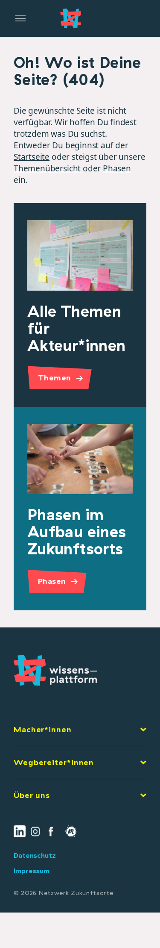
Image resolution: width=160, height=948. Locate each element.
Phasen (117, 168)
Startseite (31, 156)
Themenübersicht (47, 168)
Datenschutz (35, 855)
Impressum (31, 870)
